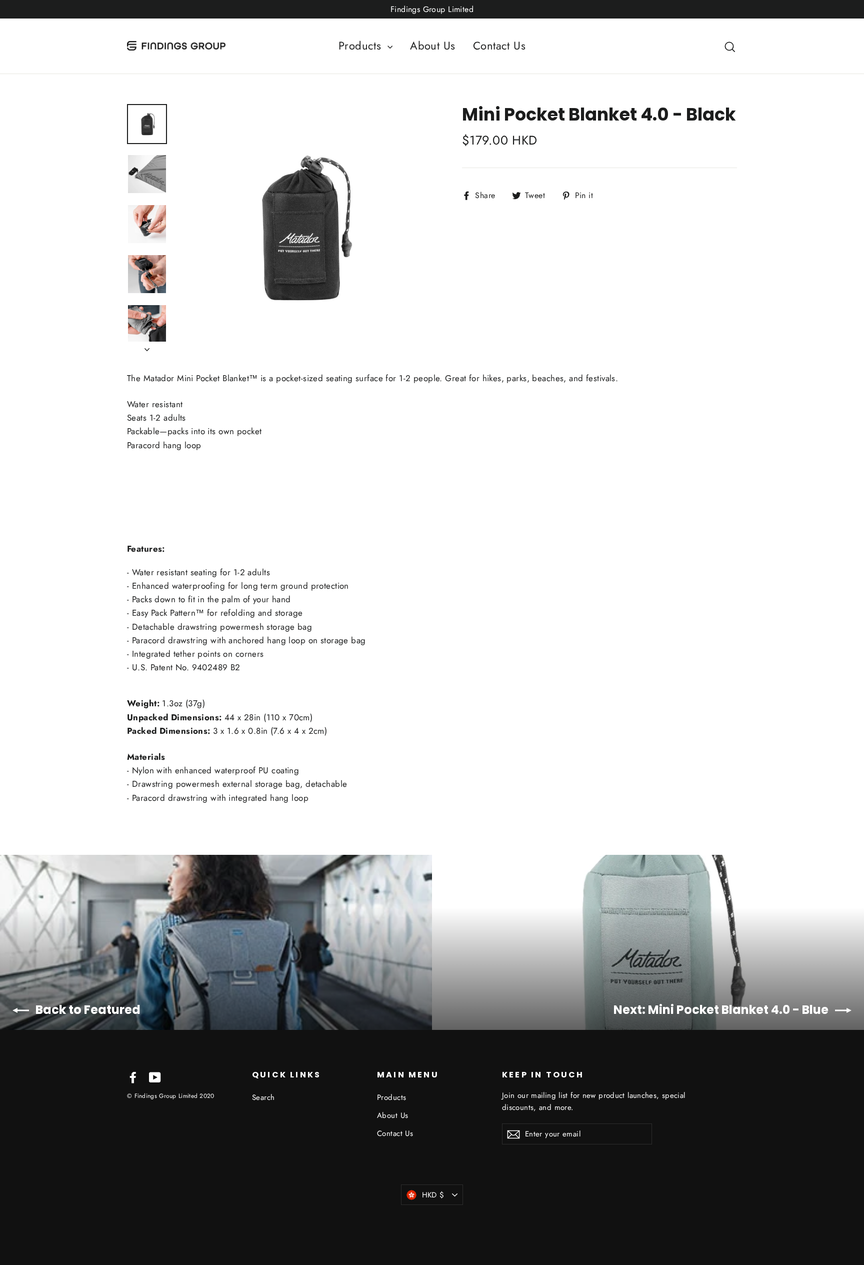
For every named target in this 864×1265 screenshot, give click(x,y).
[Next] (147, 347)
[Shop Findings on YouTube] (155, 1076)
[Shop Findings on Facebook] (133, 1076)
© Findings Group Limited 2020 (170, 1095)
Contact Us (499, 46)
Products (361, 46)
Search (263, 1097)
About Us (432, 46)
